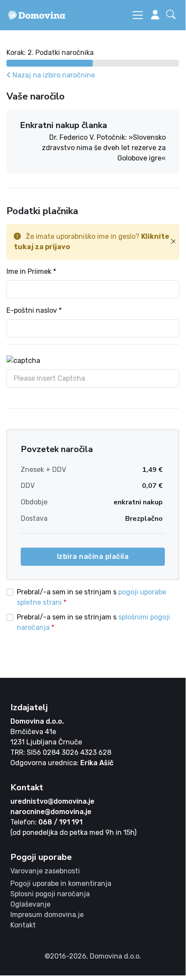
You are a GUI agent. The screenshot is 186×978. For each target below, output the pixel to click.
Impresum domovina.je (47, 915)
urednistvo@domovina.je (52, 801)
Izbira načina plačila (93, 556)
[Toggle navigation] (137, 15)
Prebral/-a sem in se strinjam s (91, 597)
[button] (172, 15)
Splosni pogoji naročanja (50, 894)
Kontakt (23, 925)
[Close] (172, 242)
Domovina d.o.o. (37, 721)
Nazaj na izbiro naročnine (53, 75)
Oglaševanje (30, 904)
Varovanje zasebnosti (45, 871)
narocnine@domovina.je (50, 812)
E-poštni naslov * (34, 310)
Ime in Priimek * (31, 271)
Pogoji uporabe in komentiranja (60, 883)
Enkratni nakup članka (63, 125)
